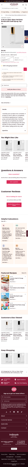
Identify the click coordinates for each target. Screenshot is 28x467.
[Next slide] (26, 1)
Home (2, 15)
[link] (6, 412)
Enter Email (6, 85)
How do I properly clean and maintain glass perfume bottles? (13, 80)
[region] (14, 1)
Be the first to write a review (14, 204)
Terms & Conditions (21, 454)
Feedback (14, 448)
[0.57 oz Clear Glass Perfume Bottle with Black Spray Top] (18, 145)
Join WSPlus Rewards (21, 52)
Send (25, 69)
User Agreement (9, 456)
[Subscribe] (25, 397)
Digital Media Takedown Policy (8, 459)
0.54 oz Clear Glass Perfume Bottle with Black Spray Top (6, 155)
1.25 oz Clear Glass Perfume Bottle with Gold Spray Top (6, 335)
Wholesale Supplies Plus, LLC (16, 464)
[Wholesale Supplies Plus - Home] (14, 4)
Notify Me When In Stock (14, 89)
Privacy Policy (4, 454)
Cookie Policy (14, 461)
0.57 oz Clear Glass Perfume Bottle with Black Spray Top (18, 155)
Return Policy (12, 454)
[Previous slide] (1, 1)
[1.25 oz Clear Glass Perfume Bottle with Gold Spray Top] (6, 325)
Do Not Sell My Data (21, 459)
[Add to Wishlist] (22, 27)
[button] (8, 97)
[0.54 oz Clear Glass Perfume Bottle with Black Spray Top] (6, 145)
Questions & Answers (12, 170)
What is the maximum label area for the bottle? (12, 73)
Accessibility (18, 456)
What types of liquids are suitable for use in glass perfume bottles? (13, 76)
